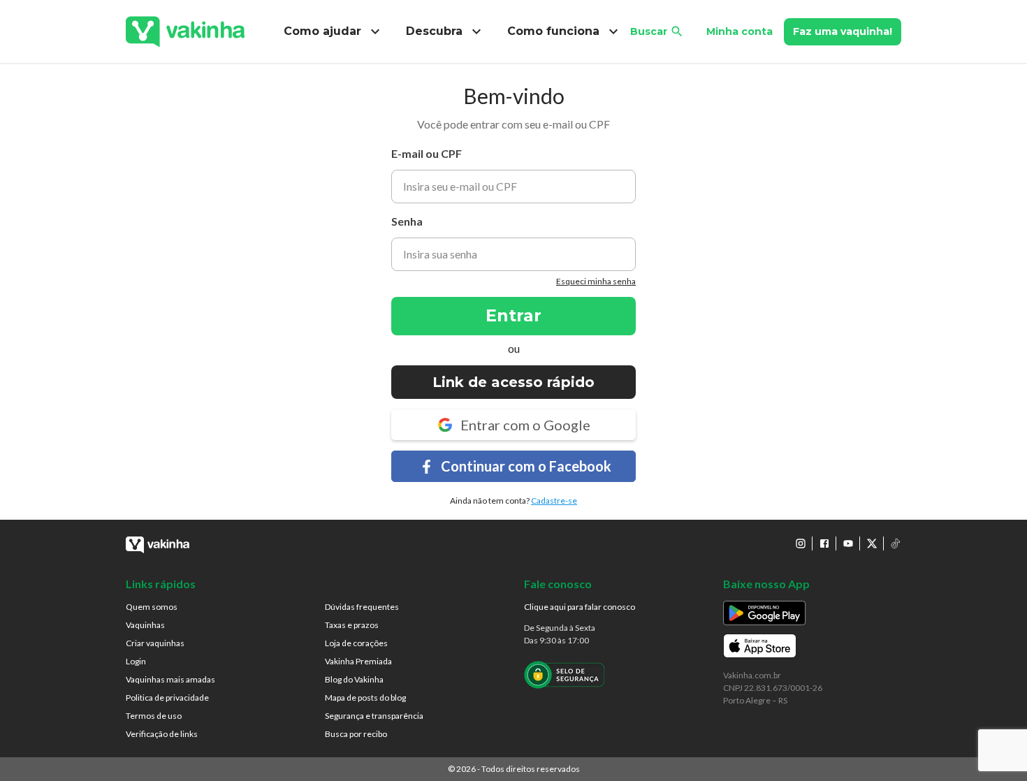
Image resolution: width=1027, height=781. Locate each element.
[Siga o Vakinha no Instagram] (800, 543)
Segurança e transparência (374, 715)
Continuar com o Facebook (526, 466)
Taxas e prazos (352, 625)
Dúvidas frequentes (362, 606)
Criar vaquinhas (155, 643)
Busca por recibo (356, 734)
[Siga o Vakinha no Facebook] (824, 543)
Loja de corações (356, 643)
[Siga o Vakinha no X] (871, 543)
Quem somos (151, 606)
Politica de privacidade (167, 697)
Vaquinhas (145, 625)
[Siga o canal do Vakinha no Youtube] (848, 543)
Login (136, 661)
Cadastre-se (554, 500)
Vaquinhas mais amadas (170, 679)
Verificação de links (162, 734)
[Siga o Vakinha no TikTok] (895, 543)
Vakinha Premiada (358, 661)
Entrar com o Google (525, 424)
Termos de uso (154, 715)
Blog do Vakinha (354, 679)
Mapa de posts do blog (365, 697)
